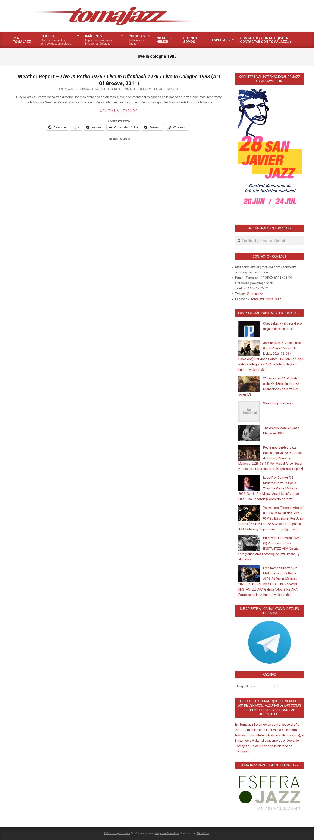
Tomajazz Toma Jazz (266, 299)
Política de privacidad (117, 833)
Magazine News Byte (167, 833)
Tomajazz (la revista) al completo (151, 89)
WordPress (203, 833)
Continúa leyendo (119, 110)
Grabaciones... (111, 89)
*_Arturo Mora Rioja (81, 89)
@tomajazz (255, 294)
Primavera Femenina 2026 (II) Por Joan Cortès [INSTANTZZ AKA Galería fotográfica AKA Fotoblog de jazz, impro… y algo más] (268, 548)
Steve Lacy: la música (278, 403)
